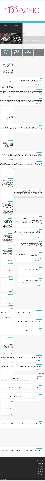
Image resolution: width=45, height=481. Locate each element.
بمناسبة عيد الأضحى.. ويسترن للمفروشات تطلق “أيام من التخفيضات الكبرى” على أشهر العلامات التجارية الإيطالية (16, 39)
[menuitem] (38, 22)
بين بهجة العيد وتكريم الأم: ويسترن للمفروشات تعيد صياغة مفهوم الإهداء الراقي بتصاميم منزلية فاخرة (7, 296)
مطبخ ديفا (40, 278)
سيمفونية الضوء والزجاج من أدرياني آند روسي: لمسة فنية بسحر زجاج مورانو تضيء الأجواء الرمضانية (8, 339)
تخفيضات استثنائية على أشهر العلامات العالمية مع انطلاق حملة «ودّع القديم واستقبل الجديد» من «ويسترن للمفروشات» (5, 28)
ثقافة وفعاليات (40, 310)
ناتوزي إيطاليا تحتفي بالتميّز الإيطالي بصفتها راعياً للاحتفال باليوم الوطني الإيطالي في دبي (39, 468)
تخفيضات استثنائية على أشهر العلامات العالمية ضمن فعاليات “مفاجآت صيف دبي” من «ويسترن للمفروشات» (34, 40)
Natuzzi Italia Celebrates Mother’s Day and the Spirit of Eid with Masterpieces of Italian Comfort (7, 282)
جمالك (40, 78)
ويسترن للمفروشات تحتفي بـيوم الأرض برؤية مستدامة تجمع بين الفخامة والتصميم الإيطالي (8, 236)
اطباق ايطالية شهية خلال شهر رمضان (34, 280)
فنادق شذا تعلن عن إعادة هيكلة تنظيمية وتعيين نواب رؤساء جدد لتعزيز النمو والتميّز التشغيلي (28, 254)
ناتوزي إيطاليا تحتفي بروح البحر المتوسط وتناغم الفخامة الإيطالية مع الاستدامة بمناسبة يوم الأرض (8, 221)
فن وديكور (17, 35)
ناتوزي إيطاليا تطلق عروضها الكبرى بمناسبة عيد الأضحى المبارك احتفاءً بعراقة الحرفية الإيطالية (5, 39)
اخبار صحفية (6, 35)
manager (15, 41)
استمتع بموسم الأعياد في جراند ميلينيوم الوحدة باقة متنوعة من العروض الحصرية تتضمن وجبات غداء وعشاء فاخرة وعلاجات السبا (28, 231)
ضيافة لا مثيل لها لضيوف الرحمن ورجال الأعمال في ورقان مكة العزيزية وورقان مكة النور (28, 219)
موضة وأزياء (40, 319)
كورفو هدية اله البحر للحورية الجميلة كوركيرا (32, 190)
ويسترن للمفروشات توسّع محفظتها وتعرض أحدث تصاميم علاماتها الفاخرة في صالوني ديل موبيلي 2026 (7, 181)
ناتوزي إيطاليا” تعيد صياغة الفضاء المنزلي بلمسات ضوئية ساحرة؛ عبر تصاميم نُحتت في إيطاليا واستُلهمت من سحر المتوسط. (7, 266)
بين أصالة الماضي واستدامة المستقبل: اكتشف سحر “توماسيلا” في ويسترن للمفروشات (7, 251)
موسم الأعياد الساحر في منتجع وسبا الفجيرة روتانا (31, 243)
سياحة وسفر (40, 241)
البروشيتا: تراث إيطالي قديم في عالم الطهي (32, 269)
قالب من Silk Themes (4, 479)
